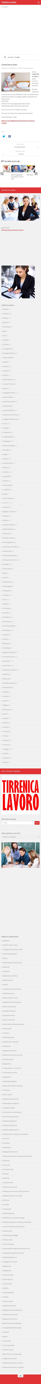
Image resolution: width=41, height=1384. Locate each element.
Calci (4, 336)
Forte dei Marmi (8, 463)
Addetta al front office (9, 1306)
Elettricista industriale (9, 1007)
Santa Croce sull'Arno (9, 670)
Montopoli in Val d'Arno (10, 560)
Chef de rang (7, 1341)
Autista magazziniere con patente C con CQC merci (17, 177)
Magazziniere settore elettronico (13, 1310)
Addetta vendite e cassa (10, 945)
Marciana (5, 520)
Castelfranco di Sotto (9, 401)
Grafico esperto (7, 1094)
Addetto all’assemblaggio (10, 1235)
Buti (4, 331)
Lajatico (5, 494)
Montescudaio (7, 551)
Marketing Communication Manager (14, 1218)
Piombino (6, 595)
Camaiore (6, 344)
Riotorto (5, 639)
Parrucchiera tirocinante (10, 1073)
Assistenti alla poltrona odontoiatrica (14, 1226)
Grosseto (6, 472)
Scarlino (5, 701)
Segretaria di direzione (9, 1051)
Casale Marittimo (8, 379)
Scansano (6, 696)
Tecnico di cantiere (8, 1244)
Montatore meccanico (9, 1011)
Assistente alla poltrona (10, 1125)
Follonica (4, 7)
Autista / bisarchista (9, 1020)
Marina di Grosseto (8, 525)
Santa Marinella (7, 687)
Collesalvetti (6, 441)
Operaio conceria (8, 1301)
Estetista (5, 1288)
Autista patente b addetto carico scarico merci (16, 1248)
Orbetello (6, 564)
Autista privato (7, 1284)
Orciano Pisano (7, 569)
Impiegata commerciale (10, 1262)
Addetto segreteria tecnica (11, 1130)
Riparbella (6, 643)
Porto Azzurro (7, 621)
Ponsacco (6, 613)
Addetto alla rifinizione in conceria (13, 1363)
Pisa (4, 599)
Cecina (5, 423)
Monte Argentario (8, 542)
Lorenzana (6, 507)
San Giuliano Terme (9, 657)
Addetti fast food (8, 980)
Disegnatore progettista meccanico (13, 1253)
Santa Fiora (6, 674)
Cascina (5, 388)
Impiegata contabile (9, 1108)
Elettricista (30, 175)
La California (6, 489)
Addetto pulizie (7, 1231)
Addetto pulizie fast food (10, 1314)
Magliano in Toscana (9, 511)
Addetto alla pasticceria (10, 954)
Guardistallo (6, 476)
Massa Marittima (8, 529)
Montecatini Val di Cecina (10, 547)
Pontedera (6, 617)
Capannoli (6, 366)
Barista (5, 958)
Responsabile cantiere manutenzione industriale (17, 1156)
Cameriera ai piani (8, 1059)
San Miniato (6, 661)
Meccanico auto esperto (10, 1187)
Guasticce (6, 481)
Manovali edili (7, 1029)
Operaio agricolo (8, 1279)
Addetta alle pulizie (8, 1037)
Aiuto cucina (6, 1165)
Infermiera (6, 1138)
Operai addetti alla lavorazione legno (13, 1024)
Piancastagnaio (7, 586)
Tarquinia (6, 727)
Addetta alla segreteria (9, 1121)
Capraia (5, 375)
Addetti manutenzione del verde (12, 1055)
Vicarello (5, 753)
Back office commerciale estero (12, 1323)
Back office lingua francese (11, 1116)
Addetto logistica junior (10, 1257)
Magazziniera (7, 1077)
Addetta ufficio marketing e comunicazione (15, 1134)
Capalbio (5, 362)
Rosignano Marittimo (9, 652)
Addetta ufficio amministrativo (12, 1002)
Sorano (5, 714)
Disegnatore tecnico (9, 1015)
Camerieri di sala (8, 1350)
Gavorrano (6, 467)
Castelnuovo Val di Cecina (10, 415)
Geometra (6, 1033)
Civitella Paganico (8, 437)
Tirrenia (5, 736)
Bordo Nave (6, 327)
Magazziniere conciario (10, 1358)
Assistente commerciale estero (12, 1112)
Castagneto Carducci (9, 393)
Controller (6, 1204)
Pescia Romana (7, 582)
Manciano (6, 516)
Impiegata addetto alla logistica (12, 1328)
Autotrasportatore (8, 1292)
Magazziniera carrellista (10, 976)
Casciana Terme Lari (9, 384)
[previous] (1, 173)
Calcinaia (5, 340)
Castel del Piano (7, 397)
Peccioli (5, 577)
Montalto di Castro (8, 538)
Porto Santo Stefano (9, 626)
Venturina (6, 745)
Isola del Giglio (7, 485)
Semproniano (7, 709)
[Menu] (38, 2)
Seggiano (6, 705)
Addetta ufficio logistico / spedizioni (13, 1367)
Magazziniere (7, 1064)
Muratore (6, 1174)
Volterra (5, 762)
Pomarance (6, 608)
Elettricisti (6, 1332)
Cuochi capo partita (8, 1345)
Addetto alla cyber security (11, 1099)
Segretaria (6, 941)
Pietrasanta (6, 591)
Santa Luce (6, 679)
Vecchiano (6, 740)
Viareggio (6, 749)
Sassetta (5, 692)
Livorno (5, 503)
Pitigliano (6, 604)
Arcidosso (6, 314)
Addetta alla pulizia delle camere (12, 963)
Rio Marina (6, 635)
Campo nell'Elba (7, 358)
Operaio (5, 985)
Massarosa (6, 533)
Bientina (5, 322)
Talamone (6, 723)
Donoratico (6, 450)
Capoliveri (6, 371)
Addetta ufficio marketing (10, 1042)
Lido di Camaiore (8, 498)
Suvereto (6, 718)
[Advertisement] (20, 30)
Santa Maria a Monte (9, 683)
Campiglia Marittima (9, 353)
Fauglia (5, 454)
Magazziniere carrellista (10, 1319)
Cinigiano (5, 428)
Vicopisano (6, 758)
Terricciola (6, 731)
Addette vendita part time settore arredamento (17, 1222)
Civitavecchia (7, 432)
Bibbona (5, 318)
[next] (36, 173)
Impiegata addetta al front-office (13, 949)
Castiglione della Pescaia (10, 419)
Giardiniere (6, 971)
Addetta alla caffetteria (9, 1081)
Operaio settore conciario (10, 998)
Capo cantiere (7, 1209)
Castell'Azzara (7, 406)
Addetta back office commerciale (12, 1196)
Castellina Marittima (9, 410)
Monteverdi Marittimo (9, 555)
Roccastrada (6, 648)
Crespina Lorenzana (9, 445)
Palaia (5, 573)
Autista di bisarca (8, 1182)
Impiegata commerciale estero (12, 989)
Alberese (5, 309)
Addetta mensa (7, 1240)
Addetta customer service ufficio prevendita (16, 1191)
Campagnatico (7, 349)
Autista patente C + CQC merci (12, 1068)
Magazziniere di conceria (10, 1152)
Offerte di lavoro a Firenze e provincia (12, 230)
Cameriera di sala (8, 1169)
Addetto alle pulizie (8, 993)
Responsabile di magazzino (11, 1103)
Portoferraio (6, 630)
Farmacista (6, 1090)
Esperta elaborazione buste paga (13, 1086)
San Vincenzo (7, 665)
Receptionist (7, 1046)
